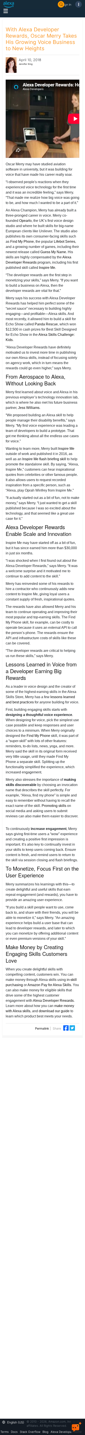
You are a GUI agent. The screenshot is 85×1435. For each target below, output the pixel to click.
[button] (14, 1422)
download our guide (54, 1011)
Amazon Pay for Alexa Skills (49, 985)
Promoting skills (54, 806)
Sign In (66, 4)
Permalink (42, 1028)
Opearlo (25, 220)
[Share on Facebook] (66, 1027)
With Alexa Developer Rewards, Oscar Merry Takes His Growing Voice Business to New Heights (41, 39)
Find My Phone (22, 241)
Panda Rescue (46, 324)
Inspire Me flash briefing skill (44, 459)
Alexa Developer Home (66, 1432)
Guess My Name (53, 252)
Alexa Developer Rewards (53, 1000)
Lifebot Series (64, 241)
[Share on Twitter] (72, 1027)
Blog (45, 1432)
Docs (14, 1432)
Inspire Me (47, 267)
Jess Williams (28, 408)
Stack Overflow (30, 1432)
